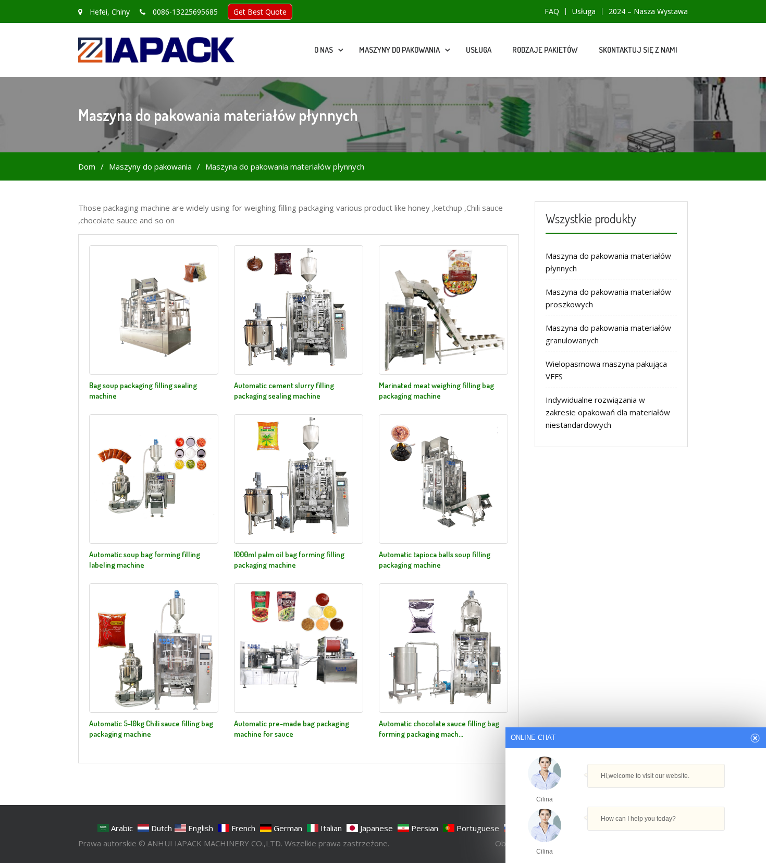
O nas (323, 50)
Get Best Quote (260, 12)
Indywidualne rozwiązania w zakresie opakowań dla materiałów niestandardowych (608, 412)
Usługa (584, 11)
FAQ (552, 11)
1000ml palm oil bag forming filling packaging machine (289, 559)
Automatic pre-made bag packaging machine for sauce (291, 728)
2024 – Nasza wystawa (648, 11)
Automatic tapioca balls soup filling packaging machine (434, 559)
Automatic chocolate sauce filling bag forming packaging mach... (439, 728)
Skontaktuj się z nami (638, 50)
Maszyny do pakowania (399, 50)
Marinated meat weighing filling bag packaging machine (436, 390)
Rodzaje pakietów (545, 50)
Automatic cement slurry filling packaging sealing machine (284, 390)
